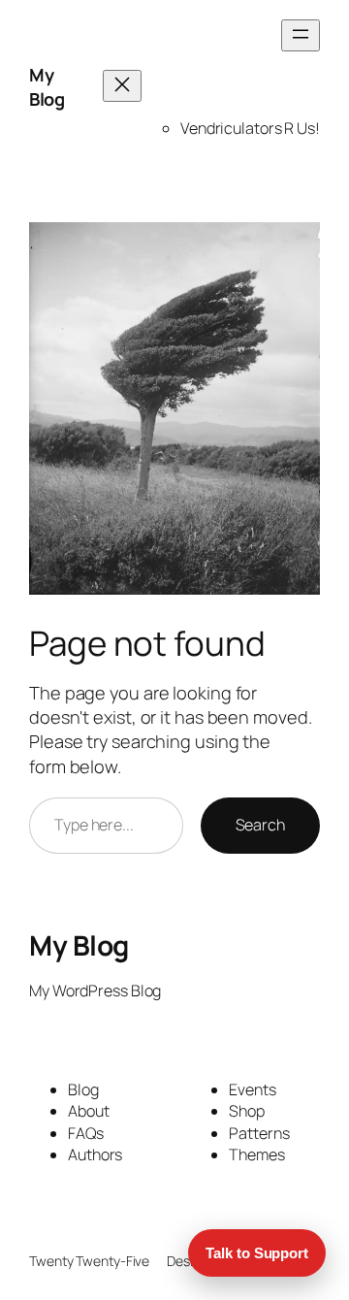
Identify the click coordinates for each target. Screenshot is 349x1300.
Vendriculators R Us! (250, 128)
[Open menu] (300, 35)
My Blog (46, 87)
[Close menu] (122, 86)
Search (260, 824)
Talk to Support (257, 1253)
